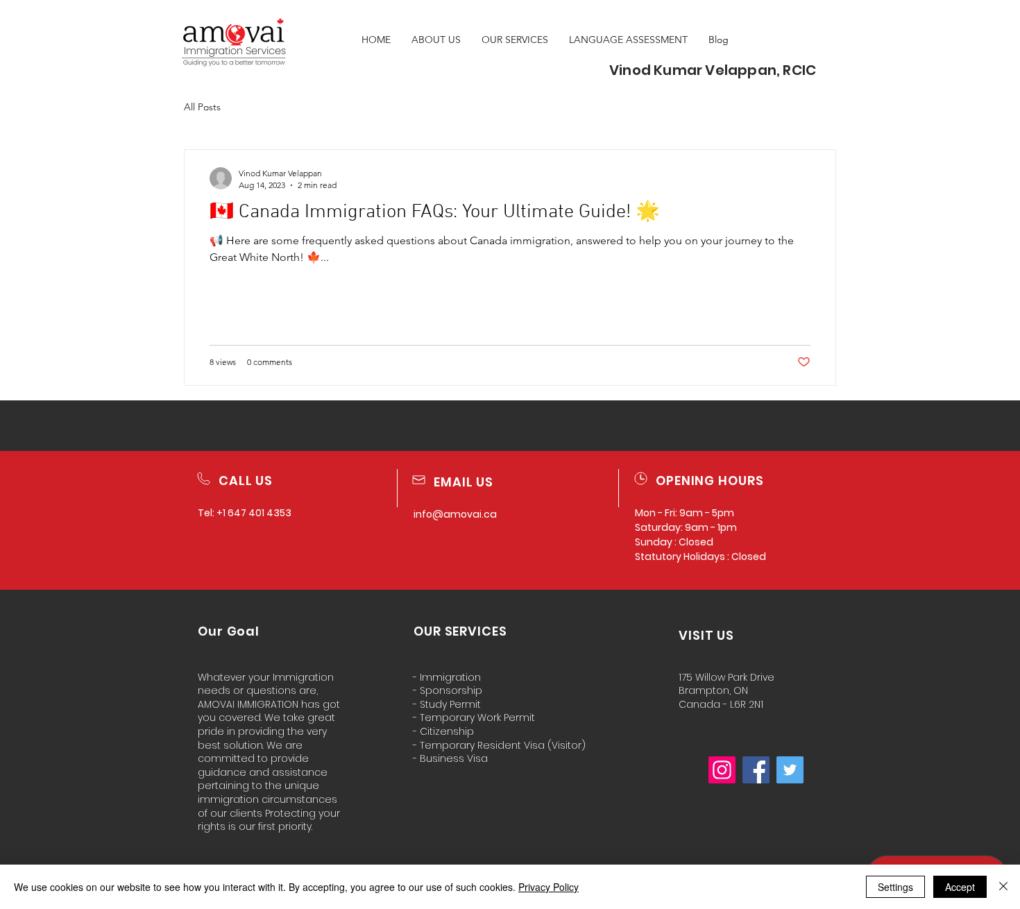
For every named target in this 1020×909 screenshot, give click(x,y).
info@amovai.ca (455, 514)
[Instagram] (722, 769)
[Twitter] (790, 769)
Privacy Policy (548, 887)
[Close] (1003, 887)
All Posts (202, 107)
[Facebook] (756, 769)
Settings (895, 887)
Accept (960, 887)
